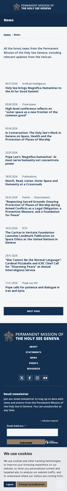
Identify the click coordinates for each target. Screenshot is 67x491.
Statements (33, 352)
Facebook (29, 378)
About (33, 346)
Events (33, 363)
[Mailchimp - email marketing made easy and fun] (51, 443)
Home (7, 34)
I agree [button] (9, 484)
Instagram (37, 378)
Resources (33, 368)
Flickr (45, 378)
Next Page (33, 311)
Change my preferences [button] (32, 484)
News (17, 34)
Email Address (16, 425)
